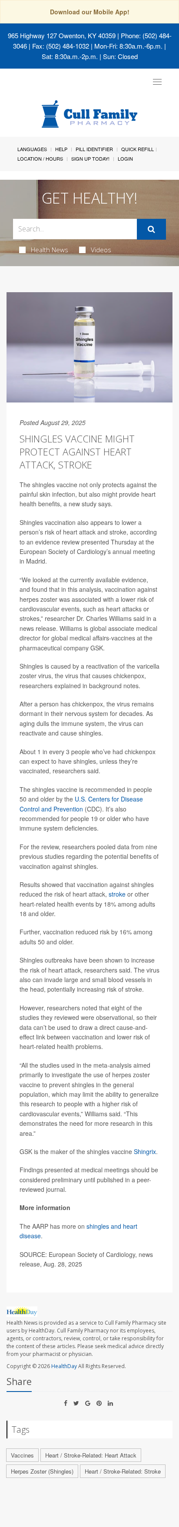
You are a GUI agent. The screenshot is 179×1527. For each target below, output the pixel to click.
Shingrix (145, 1151)
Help (61, 148)
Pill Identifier (94, 148)
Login (125, 158)
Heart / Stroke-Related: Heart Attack (90, 1455)
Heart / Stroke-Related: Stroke (123, 1471)
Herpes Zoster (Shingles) (42, 1471)
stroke (117, 894)
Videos (101, 249)
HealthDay (64, 1366)
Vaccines (22, 1455)
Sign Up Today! (90, 158)
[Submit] (151, 229)
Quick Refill (137, 148)
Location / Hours (40, 158)
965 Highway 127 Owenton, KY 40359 (62, 35)
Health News (49, 249)
